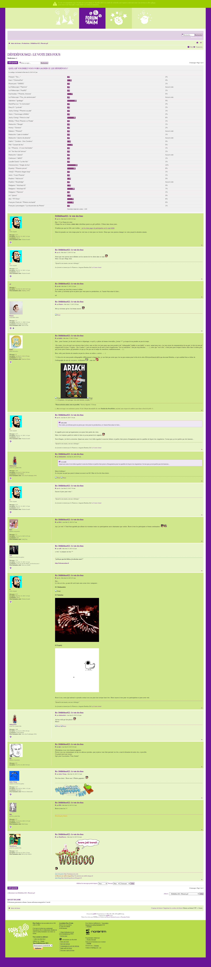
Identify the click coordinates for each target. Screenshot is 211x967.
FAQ (191, 47)
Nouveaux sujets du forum (67, 950)
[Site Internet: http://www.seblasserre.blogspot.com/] (10, 794)
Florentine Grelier (125, 917)
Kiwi (60, 522)
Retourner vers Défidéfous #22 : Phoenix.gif (22, 893)
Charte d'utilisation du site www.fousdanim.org (66, 933)
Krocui (108, 917)
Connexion (199, 47)
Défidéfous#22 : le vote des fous (33, 54)
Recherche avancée (196, 37)
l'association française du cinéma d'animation (96, 924)
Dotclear (96, 945)
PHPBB (89, 943)
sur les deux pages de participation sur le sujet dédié (98, 228)
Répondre (10, 62)
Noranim (89, 926)
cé (16, 58)
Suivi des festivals (65, 944)
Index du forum (16, 43)
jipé (60, 747)
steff (60, 548)
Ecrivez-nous (63, 936)
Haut (201, 245)
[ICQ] (13, 328)
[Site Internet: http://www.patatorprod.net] (10, 328)
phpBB (94, 914)
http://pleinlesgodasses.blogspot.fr (71, 878)
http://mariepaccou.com (71, 874)
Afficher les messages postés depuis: (87, 883)
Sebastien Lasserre (115, 917)
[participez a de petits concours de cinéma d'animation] (145, 18)
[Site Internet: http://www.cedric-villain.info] (10, 242)
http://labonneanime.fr (62, 563)
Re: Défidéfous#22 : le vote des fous (69, 249)
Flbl (60, 805)
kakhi (60, 338)
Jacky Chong (62, 774)
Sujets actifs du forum (66, 948)
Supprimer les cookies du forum (172, 908)
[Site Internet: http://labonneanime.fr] (10, 568)
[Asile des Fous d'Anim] (66, 18)
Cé (100, 948)
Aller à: (166, 894)
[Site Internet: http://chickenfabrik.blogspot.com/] (10, 478)
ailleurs (153, 3)
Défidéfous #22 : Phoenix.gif (39, 43)
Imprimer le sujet (197, 43)
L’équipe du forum (156, 908)
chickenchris (62, 457)
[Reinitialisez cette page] (92, 18)
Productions (25, 43)
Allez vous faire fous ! (40, 939)
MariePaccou (62, 837)
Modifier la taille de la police (200, 43)
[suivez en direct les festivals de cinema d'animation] (119, 18)
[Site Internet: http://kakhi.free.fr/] (10, 362)
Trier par (110, 883)
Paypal (42, 941)
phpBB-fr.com (109, 915)
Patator (61, 304)
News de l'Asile (64, 941)
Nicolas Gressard (91, 939)
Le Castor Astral (96, 267)
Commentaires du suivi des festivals (69, 946)
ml (59, 286)
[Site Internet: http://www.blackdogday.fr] (10, 827)
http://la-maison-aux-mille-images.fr (82, 876)
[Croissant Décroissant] (127, 883)
